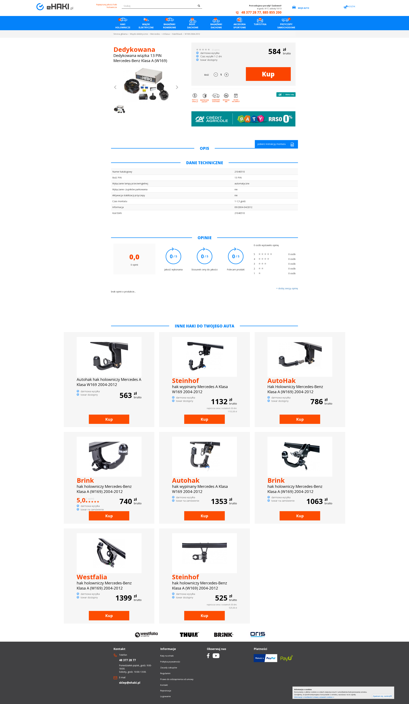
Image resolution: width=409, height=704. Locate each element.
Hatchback (177, 33)
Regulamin (165, 673)
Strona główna (120, 33)
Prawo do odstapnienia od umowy (176, 679)
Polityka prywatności (170, 661)
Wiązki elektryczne (139, 33)
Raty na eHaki (167, 655)
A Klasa (166, 33)
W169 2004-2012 (192, 33)
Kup (268, 74)
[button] (115, 87)
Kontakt (164, 685)
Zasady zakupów (168, 667)
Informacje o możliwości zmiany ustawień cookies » (314, 697)
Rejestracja (165, 690)
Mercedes (155, 33)
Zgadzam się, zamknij (382, 696)
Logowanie (165, 696)
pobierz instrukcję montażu (272, 144)
